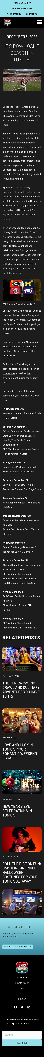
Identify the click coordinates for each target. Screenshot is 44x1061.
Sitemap (22, 999)
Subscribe (22, 1043)
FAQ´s (22, 988)
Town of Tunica (14, 14)
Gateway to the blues (22, 8)
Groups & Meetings (22, 3)
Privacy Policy (22, 983)
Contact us (31, 14)
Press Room (22, 977)
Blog (22, 993)
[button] (39, 22)
